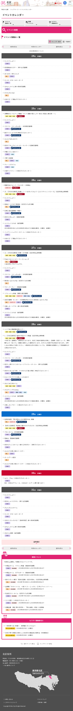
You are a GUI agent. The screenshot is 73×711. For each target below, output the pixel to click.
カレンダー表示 (56, 42)
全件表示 (36, 542)
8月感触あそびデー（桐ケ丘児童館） (16, 67)
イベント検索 (12, 30)
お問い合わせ (9, 699)
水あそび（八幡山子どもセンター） (16, 99)
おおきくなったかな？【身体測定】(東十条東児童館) (21, 520)
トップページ (14, 9)
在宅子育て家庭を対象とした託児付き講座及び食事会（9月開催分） (27, 633)
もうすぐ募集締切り (55, 22)
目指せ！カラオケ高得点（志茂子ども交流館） (19, 204)
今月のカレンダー (36, 47)
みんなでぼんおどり (10, 139)
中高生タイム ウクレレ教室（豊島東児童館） (20, 566)
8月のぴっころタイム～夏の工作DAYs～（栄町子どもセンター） (25, 445)
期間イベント (30, 22)
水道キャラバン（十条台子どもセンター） (18, 171)
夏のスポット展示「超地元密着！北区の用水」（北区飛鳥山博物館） (27, 579)
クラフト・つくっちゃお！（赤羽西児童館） (18, 126)
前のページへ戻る (29, 644)
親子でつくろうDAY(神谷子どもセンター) (18, 133)
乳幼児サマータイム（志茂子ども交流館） (19, 593)
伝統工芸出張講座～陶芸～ (13, 211)
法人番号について (9, 665)
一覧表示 (67, 42)
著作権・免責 (42, 702)
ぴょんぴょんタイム (10, 508)
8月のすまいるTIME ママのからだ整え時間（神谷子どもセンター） (27, 371)
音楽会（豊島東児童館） (12, 438)
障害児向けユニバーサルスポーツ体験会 (17, 185)
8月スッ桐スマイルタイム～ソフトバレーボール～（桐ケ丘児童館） (26, 364)
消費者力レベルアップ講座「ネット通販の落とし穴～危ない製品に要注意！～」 (30, 114)
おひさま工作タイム (10, 383)
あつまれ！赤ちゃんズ (11, 74)
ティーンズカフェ (10, 164)
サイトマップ (42, 699)
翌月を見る (59, 47)
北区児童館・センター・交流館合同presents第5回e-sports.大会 (26, 300)
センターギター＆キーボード (13, 80)
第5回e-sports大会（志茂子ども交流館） (18, 281)
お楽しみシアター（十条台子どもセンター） (18, 405)
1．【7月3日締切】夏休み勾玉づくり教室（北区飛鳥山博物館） (24, 336)
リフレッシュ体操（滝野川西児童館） (16, 293)
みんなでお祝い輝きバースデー (14, 451)
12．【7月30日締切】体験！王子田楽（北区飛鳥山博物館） (23, 253)
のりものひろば (9, 93)
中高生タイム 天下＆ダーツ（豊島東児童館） (20, 573)
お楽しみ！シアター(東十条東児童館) (16, 306)
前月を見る (13, 47)
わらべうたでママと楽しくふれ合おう (16, 377)
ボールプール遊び (10, 457)
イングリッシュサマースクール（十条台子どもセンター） (23, 232)
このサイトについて (11, 702)
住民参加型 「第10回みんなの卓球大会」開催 (19, 419)
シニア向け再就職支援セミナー (14, 329)
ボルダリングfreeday (11, 390)
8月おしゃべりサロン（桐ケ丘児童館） (17, 501)
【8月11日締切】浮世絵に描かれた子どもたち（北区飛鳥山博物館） (26, 426)
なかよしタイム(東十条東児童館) (15, 86)
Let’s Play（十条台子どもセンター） (17, 478)
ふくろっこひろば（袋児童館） (14, 223)
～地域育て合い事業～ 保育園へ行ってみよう (20, 626)
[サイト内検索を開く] (65, 3)
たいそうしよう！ (10, 61)
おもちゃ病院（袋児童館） (13, 533)
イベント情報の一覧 (8, 22)
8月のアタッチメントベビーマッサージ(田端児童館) (21, 145)
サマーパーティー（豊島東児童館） (15, 287)
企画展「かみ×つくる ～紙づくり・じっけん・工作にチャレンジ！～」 (29, 586)
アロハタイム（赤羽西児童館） (14, 432)
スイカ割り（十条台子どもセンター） (17, 600)
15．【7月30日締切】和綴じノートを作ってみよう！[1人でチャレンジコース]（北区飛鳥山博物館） (36, 192)
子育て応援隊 (8, 158)
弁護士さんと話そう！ (11, 152)
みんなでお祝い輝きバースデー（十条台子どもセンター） (23, 464)
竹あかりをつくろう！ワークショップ (16, 259)
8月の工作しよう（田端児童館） (15, 217)
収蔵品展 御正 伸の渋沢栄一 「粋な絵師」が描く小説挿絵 (24, 607)
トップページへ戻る (46, 644)
